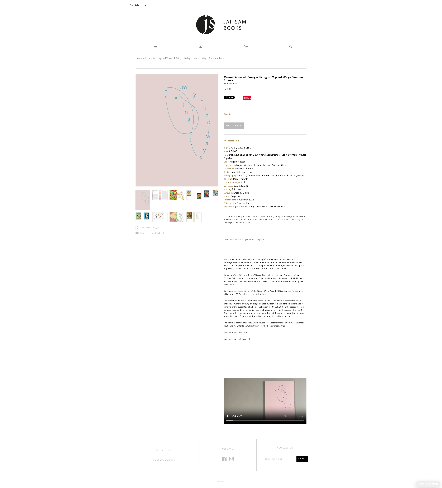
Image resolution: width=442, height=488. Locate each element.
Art (225, 140)
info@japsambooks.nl (164, 460)
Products (150, 58)
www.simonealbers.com (235, 332)
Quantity (228, 114)
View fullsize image (147, 227)
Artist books (233, 140)
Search (221, 481)
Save (248, 98)
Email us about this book (150, 233)
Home (139, 58)
